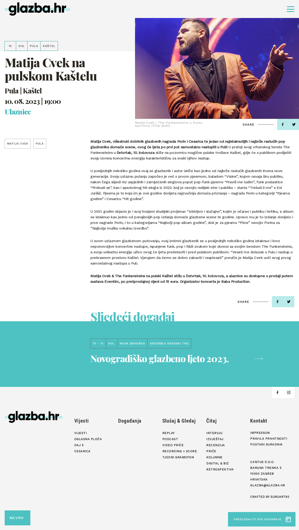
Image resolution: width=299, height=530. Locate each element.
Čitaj (211, 421)
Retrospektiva (220, 469)
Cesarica (82, 451)
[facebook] (282, 124)
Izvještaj (215, 439)
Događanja (129, 421)
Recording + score (179, 451)
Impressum (260, 433)
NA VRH (16, 518)
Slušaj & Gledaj (179, 421)
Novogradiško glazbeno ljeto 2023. (159, 358)
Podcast (170, 439)
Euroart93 (280, 496)
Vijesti (81, 421)
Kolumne (214, 457)
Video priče (173, 445)
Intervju (214, 433)
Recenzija (215, 445)
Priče (211, 451)
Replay (168, 433)
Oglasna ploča (88, 439)
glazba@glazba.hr (267, 485)
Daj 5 (79, 445)
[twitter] (288, 301)
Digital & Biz (217, 463)
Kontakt (258, 421)
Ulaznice (18, 112)
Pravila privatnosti (268, 438)
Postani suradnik (266, 444)
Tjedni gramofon (178, 457)
